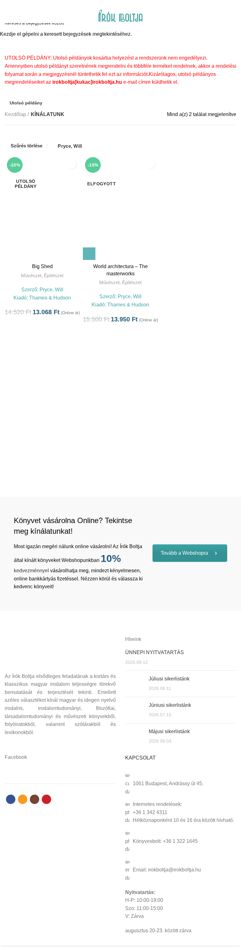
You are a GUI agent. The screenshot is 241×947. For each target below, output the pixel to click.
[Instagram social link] (124, 4)
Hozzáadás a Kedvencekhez (71, 163)
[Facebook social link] (109, 4)
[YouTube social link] (131, 4)
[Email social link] (116, 4)
